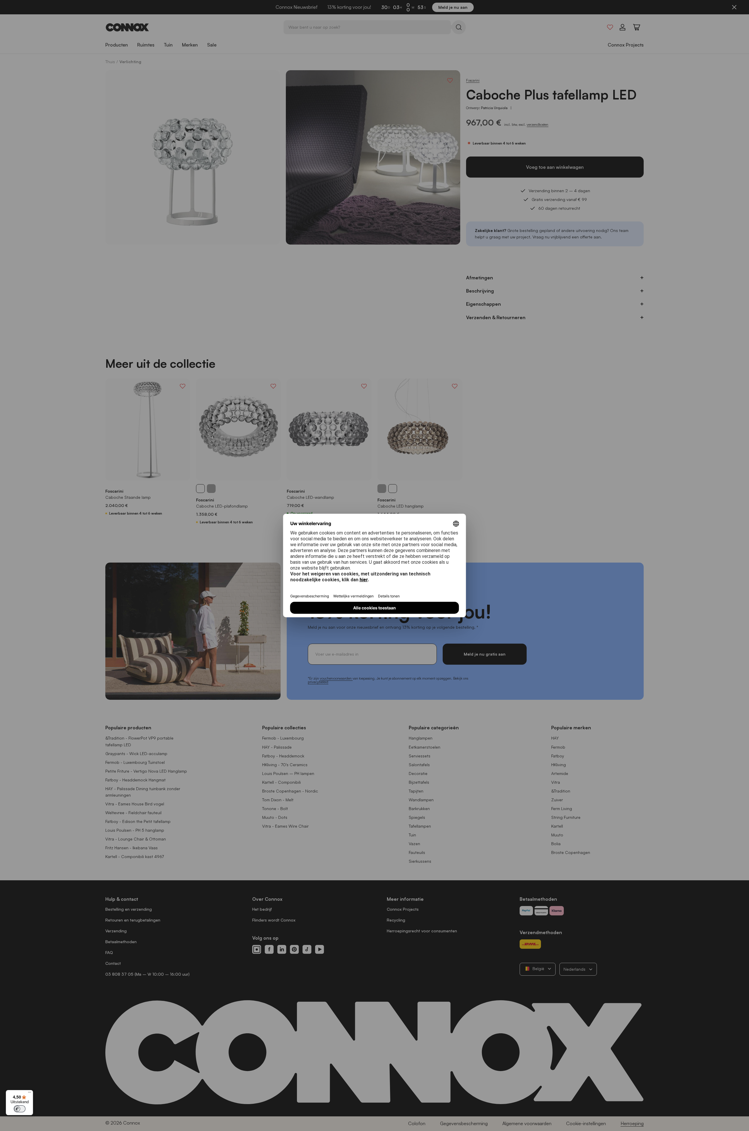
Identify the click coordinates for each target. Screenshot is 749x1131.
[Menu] (29, 1093)
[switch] (19, 1108)
